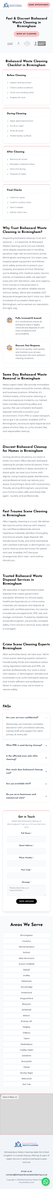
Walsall (26, 970)
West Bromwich (26, 958)
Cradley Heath (26, 1050)
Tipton (27, 1038)
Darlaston (26, 1055)
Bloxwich (26, 1004)
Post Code (26, 870)
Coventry (26, 941)
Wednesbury (26, 1044)
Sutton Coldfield (26, 964)
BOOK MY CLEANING (26, 34)
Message (26, 882)
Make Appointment (39, 5)
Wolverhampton (26, 947)
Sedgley (26, 1027)
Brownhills (26, 1061)
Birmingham (26, 935)
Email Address (26, 846)
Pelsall (27, 1067)
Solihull (26, 952)
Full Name (26, 833)
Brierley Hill (26, 1021)
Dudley (26, 975)
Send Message (26, 901)
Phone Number (26, 858)
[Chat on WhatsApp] (46, 1182)
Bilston (26, 1015)
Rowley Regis (26, 1073)
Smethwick (26, 992)
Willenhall (26, 1010)
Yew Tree (26, 1084)
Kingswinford (26, 998)
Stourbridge (26, 987)
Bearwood (26, 1078)
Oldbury (26, 1033)
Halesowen (26, 981)
